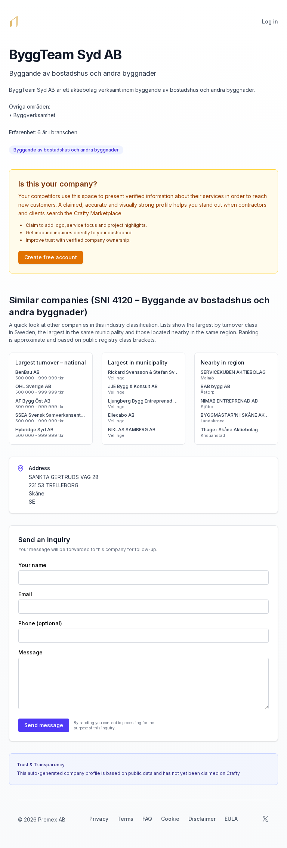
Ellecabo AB (121, 415)
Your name (32, 565)
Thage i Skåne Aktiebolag (229, 429)
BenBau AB (27, 372)
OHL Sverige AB (33, 386)
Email (25, 594)
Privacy (98, 819)
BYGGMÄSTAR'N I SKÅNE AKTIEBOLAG (236, 415)
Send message (43, 725)
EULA (231, 819)
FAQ (147, 819)
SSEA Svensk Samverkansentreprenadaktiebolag (50, 415)
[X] (265, 819)
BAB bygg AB (215, 386)
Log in (270, 21)
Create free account (50, 257)
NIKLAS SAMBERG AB (131, 429)
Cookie (170, 819)
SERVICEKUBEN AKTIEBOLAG (233, 372)
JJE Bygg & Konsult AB (133, 386)
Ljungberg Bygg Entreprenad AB (143, 401)
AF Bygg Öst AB (32, 401)
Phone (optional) (40, 623)
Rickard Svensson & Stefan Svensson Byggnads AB (143, 372)
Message (30, 652)
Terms (125, 819)
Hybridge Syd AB (34, 429)
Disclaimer (202, 819)
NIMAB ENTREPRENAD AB (229, 401)
